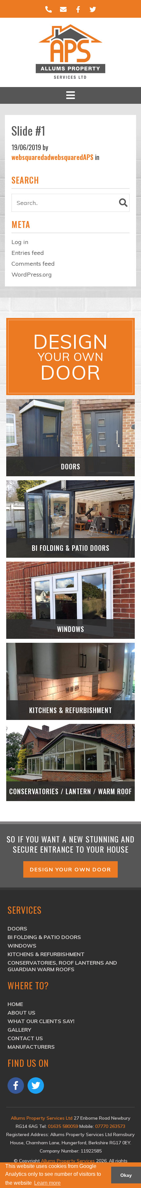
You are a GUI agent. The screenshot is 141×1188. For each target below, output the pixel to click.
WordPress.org (31, 274)
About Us (21, 1012)
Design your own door (70, 869)
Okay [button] (126, 1175)
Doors (17, 928)
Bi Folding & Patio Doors (44, 937)
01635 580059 (63, 1126)
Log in (19, 242)
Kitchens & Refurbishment (46, 954)
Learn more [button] (47, 1183)
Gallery (19, 1029)
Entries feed (27, 253)
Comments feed (33, 263)
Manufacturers (31, 1046)
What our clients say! (41, 1021)
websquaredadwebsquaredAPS (52, 157)
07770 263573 (110, 1126)
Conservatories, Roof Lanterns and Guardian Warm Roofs (62, 966)
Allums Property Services (68, 1161)
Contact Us (25, 1038)
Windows (22, 945)
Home (15, 1004)
